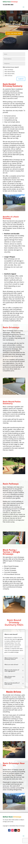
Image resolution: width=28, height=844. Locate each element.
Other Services (8, 75)
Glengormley (17, 790)
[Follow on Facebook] (9, 830)
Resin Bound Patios (10, 71)
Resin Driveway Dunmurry (14, 25)
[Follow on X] (15, 830)
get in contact (7, 731)
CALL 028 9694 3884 (14, 33)
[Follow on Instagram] (12, 830)
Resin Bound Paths (9, 73)
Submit (20, 79)
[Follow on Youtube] (18, 830)
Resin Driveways (9, 69)
